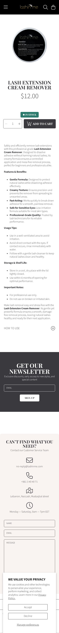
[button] (5, 7)
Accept (28, 607)
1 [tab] (29, 64)
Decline (28, 616)
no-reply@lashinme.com (29, 466)
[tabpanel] (29, 44)
